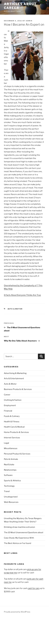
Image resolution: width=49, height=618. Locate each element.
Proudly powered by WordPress (17, 612)
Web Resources (11, 502)
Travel (7, 491)
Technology (9, 486)
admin (29, 21)
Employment (10, 405)
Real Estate (9, 464)
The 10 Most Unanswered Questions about (23, 532)
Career (7, 394)
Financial (8, 411)
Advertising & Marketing (15, 373)
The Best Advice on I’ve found (17, 543)
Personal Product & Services (17, 454)
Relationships (10, 470)
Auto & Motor (15, 309)
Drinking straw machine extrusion (19, 527)
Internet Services (12, 437)
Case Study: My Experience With (19, 538)
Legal (6, 443)
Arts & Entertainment (14, 378)
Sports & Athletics (12, 480)
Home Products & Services (16, 432)
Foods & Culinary (12, 416)
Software (8, 475)
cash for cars (33, 588)
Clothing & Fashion (12, 400)
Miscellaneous (10, 448)
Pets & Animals (11, 459)
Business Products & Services (18, 389)
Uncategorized (11, 497)
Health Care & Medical (14, 427)
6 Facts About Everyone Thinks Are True (22, 295)
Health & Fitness (11, 421)
